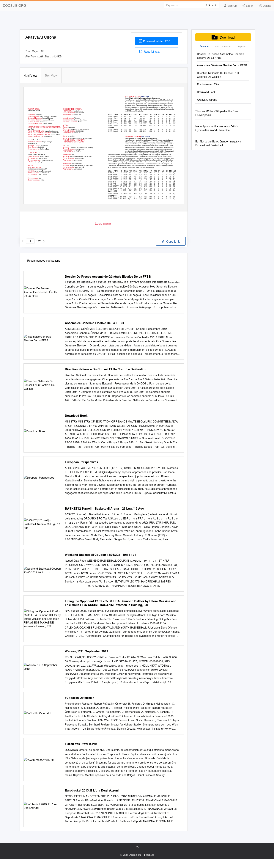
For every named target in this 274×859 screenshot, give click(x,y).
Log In (249, 5)
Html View (30, 75)
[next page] (44, 241)
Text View (51, 75)
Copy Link (173, 241)
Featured (204, 46)
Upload (266, 5)
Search (212, 5)
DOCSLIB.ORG (14, 5)
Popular (242, 46)
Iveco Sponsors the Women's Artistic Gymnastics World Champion (216, 128)
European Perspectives (81, 462)
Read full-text (151, 51)
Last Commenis (223, 46)
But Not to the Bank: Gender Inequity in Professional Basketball (218, 143)
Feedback (149, 854)
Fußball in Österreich (79, 698)
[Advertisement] (137, 21)
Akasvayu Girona (207, 99)
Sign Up (232, 5)
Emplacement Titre (208, 84)
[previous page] (23, 241)
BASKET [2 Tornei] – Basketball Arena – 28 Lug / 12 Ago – (106, 508)
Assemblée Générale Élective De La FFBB (94, 323)
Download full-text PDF (156, 41)
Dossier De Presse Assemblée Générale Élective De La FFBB (108, 276)
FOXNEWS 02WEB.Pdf (81, 744)
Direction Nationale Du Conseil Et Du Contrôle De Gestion (105, 369)
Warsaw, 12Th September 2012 (86, 651)
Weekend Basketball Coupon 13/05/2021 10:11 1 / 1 (100, 555)
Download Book (76, 415)
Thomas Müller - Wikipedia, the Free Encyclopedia (216, 113)
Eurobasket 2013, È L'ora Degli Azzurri (92, 790)
